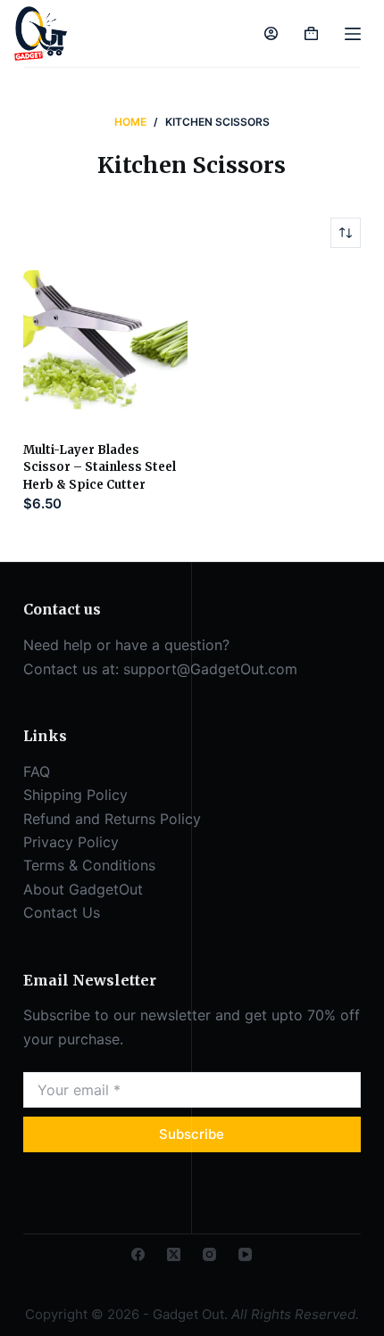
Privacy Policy (71, 842)
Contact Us (61, 912)
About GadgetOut (83, 889)
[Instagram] (209, 1254)
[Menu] (353, 34)
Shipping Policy (75, 795)
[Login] (271, 33)
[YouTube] (245, 1254)
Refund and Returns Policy (112, 819)
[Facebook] (138, 1254)
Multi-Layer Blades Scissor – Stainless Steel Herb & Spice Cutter (99, 467)
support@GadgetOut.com (210, 669)
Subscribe (191, 1134)
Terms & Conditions (89, 865)
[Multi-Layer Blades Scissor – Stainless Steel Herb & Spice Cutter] (105, 352)
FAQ (36, 771)
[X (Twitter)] (173, 1254)
